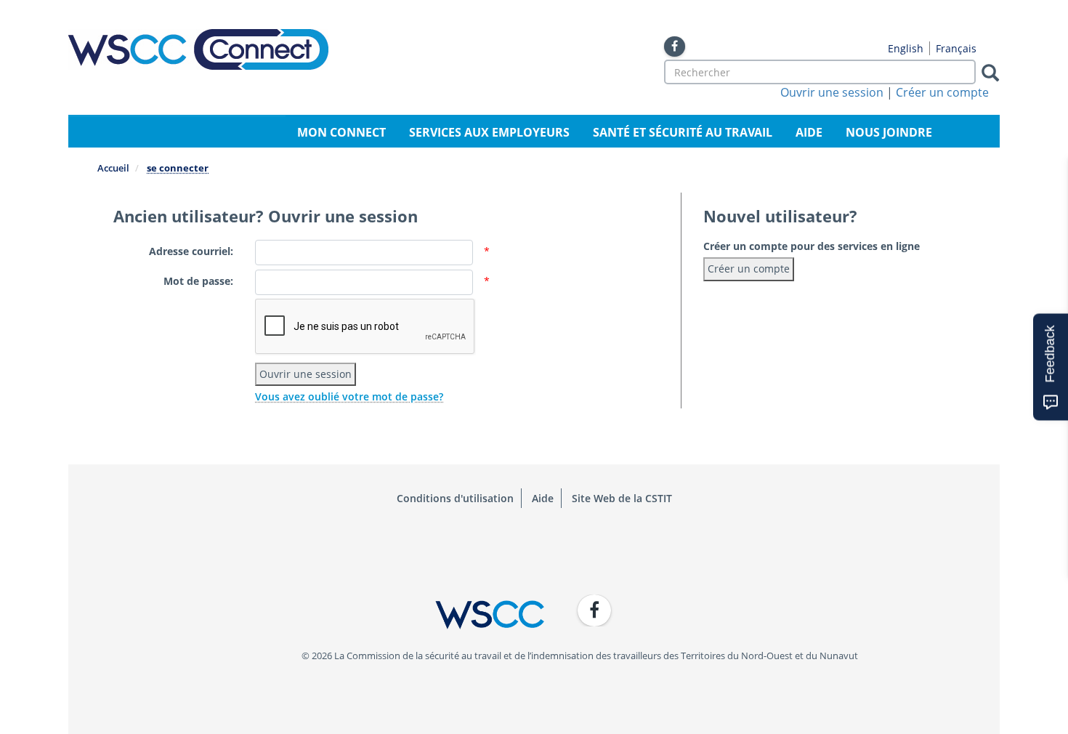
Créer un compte (942, 92)
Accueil (113, 167)
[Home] (198, 49)
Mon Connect (341, 132)
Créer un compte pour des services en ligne (811, 246)
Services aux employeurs (489, 132)
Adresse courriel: (191, 251)
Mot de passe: (198, 281)
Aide (809, 132)
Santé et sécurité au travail (682, 132)
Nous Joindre (889, 132)
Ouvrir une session (831, 92)
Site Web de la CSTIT (622, 498)
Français (956, 48)
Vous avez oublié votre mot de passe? (349, 396)
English (905, 48)
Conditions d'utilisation (455, 498)
